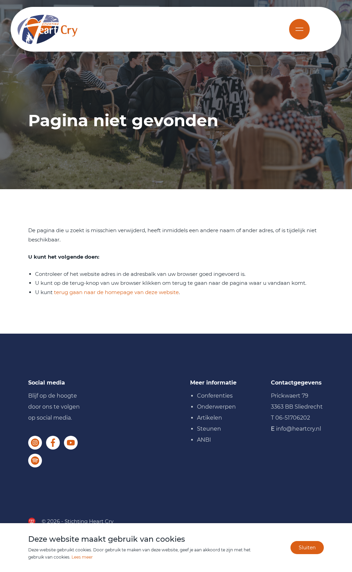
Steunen (209, 428)
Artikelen (209, 417)
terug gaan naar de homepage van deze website (116, 292)
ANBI (204, 439)
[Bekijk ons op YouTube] (71, 443)
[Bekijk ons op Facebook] (53, 443)
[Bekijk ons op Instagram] (35, 443)
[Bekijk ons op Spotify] (35, 460)
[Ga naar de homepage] (47, 29)
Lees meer (82, 557)
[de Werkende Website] (31, 521)
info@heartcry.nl (298, 428)
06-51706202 (292, 417)
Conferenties (215, 395)
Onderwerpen (216, 406)
